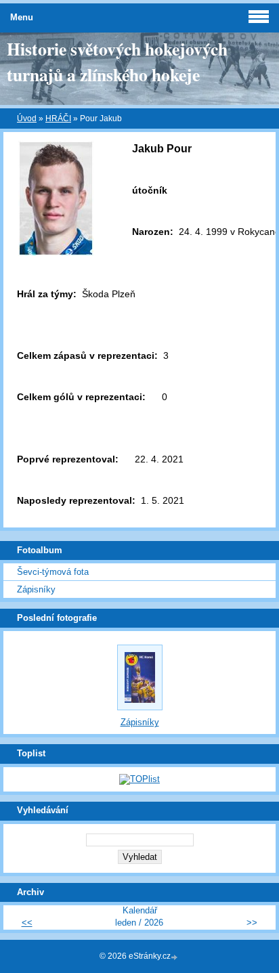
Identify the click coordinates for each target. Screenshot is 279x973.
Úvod (27, 118)
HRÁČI (58, 118)
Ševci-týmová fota (53, 572)
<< (27, 922)
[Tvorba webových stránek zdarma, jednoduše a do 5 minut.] (175, 957)
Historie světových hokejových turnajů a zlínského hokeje (117, 61)
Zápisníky (36, 589)
